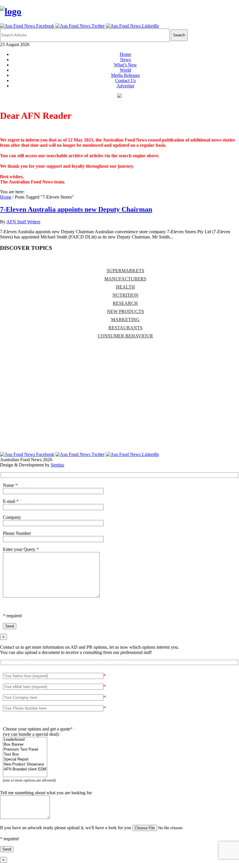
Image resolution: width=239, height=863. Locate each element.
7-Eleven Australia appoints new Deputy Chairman (76, 209)
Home (125, 54)
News (125, 59)
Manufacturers (125, 278)
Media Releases (125, 75)
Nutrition (125, 295)
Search (179, 35)
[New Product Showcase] (25, 764)
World (125, 70)
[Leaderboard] (25, 739)
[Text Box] (25, 754)
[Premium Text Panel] (25, 749)
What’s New (125, 64)
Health (125, 286)
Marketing (125, 319)
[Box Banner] (25, 744)
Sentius (57, 464)
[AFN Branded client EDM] (25, 769)
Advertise (125, 85)
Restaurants (125, 327)
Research (125, 303)
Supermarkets (125, 270)
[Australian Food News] (10, 11)
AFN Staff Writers (23, 221)
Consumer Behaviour (125, 335)
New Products (125, 311)
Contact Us (125, 80)
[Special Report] (25, 759)
